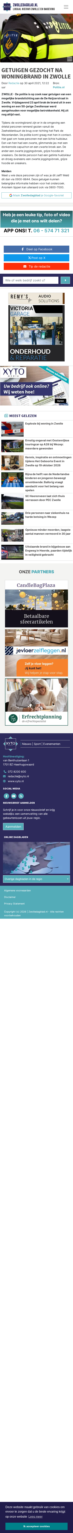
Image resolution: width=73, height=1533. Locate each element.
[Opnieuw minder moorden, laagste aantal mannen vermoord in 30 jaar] (12, 535)
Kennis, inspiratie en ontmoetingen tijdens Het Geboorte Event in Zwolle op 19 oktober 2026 (48, 461)
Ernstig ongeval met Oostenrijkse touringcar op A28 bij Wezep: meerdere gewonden (47, 444)
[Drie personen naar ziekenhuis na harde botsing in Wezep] (12, 518)
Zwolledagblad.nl (25, 5)
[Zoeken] (65, 280)
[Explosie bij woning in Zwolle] (12, 429)
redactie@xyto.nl (18, 776)
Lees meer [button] (35, 1516)
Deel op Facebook (39, 249)
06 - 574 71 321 (51, 230)
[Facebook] (6, 796)
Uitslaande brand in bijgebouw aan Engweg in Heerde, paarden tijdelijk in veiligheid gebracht (48, 550)
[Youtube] (14, 796)
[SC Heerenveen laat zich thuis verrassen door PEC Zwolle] (12, 501)
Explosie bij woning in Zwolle (44, 423)
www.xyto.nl (16, 781)
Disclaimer (10, 897)
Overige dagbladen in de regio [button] (23, 878)
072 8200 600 (17, 771)
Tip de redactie (39, 266)
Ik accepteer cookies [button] (36, 1526)
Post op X (38, 258)
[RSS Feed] (21, 796)
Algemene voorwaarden (17, 890)
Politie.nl (59, 87)
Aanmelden (13, 826)
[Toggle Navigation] (66, 7)
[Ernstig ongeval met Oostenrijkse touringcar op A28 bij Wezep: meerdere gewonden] (12, 446)
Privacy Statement (14, 903)
